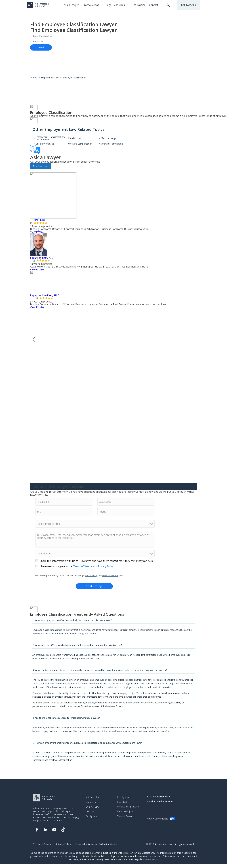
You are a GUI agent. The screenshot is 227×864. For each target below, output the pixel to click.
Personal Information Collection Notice (96, 844)
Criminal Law (92, 807)
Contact (153, 5)
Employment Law (50, 77)
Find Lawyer (138, 5)
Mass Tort (122, 802)
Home (34, 77)
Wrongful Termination (112, 144)
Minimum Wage (109, 138)
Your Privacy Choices (157, 818)
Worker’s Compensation (80, 144)
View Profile (37, 232)
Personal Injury (125, 811)
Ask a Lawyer (71, 5)
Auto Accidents (93, 797)
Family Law (91, 816)
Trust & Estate (124, 816)
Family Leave (74, 138)
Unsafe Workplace (45, 144)
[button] (34, 339)
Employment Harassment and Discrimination (50, 138)
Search (41, 47)
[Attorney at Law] (38, 5)
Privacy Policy (106, 566)
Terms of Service (82, 566)
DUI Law (90, 811)
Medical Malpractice (128, 806)
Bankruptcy (91, 802)
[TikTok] (63, 829)
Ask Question (40, 166)
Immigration (123, 797)
